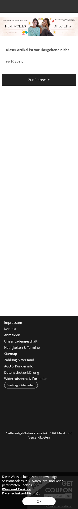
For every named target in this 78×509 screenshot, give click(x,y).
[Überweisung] (63, 407)
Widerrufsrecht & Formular (25, 378)
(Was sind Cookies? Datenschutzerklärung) (20, 491)
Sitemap (10, 353)
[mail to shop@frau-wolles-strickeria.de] (5, 304)
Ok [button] (39, 501)
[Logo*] (39, 18)
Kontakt (10, 329)
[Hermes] (30, 407)
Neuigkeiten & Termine (22, 347)
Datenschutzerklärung (21, 372)
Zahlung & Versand (19, 360)
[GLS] (47, 407)
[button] (7, 7)
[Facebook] (16, 304)
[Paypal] (39, 416)
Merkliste (55, 7)
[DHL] (14, 407)
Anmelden (48, 7)
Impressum (13, 322)
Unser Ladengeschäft (20, 341)
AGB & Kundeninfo (18, 366)
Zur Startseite (39, 80)
